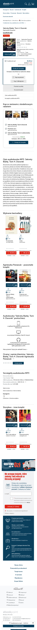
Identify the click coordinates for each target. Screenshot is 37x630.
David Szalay (22, 242)
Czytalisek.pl (11, 602)
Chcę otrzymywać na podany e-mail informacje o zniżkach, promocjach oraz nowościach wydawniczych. (23, 500)
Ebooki (12, 9)
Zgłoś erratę (6, 388)
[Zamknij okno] (33, 623)
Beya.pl (22, 600)
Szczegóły (12, 98)
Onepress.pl (23, 592)
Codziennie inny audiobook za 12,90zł (13, 23)
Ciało (21, 241)
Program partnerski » (18, 518)
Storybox (28, 44)
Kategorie (6, 9)
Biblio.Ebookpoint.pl (13, 605)
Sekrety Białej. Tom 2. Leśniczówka (19, 133)
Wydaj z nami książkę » (18, 525)
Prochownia (9, 241)
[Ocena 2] (19, 47)
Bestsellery (26, 13)
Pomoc (24, 349)
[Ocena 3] (21, 47)
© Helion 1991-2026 (7, 614)
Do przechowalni (18, 90)
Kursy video (6, 13)
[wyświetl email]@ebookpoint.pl (23, 618)
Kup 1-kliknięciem (19, 81)
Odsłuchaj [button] (7, 54)
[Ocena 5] (24, 47)
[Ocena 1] (17, 47)
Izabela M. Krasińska (10, 435)
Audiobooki (18, 9)
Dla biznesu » (15, 538)
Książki (24, 9)
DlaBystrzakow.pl (12, 597)
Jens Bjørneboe (9, 242)
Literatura (5, 398)
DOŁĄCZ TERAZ (13, 506)
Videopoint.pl (11, 600)
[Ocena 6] (26, 47)
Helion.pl (10, 592)
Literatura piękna (13, 398)
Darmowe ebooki (8, 16)
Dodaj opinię (18, 363)
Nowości (19, 13)
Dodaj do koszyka (18, 68)
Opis (11, 95)
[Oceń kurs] (8, 363)
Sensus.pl (10, 595)
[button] (31, 226)
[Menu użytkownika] (29, 4)
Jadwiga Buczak (23, 435)
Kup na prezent (19, 77)
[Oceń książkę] (25, 47)
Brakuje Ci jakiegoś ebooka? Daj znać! (21, 546)
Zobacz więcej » (9, 513)
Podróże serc (12, 128)
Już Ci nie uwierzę (11, 434)
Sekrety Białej (17, 390)
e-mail (7, 494)
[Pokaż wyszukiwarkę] (26, 4)
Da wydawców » (16, 532)
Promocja (6, 35)
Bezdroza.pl (23, 597)
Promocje (13, 13)
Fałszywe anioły (24, 434)
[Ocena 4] (22, 47)
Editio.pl (22, 595)
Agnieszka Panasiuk (26, 39)
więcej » (28, 502)
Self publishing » (16, 553)
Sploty (21, 602)
